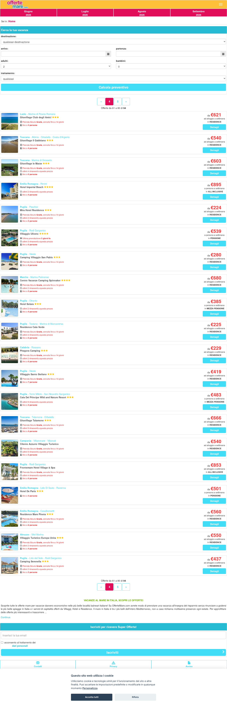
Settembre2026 (199, 13)
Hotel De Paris (28, 491)
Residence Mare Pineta (33, 514)
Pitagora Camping (30, 350)
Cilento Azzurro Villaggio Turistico (39, 444)
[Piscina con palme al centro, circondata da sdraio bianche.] (9, 378)
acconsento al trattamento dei (20, 644)
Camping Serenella (31, 561)
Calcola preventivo (113, 87)
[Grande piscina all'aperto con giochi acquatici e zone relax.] (9, 518)
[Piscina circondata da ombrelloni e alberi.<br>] (9, 237)
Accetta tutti (91, 697)
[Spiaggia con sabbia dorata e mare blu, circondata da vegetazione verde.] (9, 121)
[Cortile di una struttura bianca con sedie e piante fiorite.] (9, 331)
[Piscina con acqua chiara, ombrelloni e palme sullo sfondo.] (9, 308)
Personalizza (89, 688)
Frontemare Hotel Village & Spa (38, 467)
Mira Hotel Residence (32, 210)
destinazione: (8, 36)
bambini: (121, 60)
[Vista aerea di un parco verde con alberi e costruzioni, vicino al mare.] (9, 448)
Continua (5, 617)
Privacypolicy (113, 668)
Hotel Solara (27, 304)
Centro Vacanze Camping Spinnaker (40, 280)
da (214, 118)
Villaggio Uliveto (29, 233)
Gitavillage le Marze (31, 163)
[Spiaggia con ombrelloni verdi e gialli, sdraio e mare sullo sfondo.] (9, 261)
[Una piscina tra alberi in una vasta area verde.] (9, 167)
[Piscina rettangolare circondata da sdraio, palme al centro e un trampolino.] (9, 495)
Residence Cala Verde (32, 327)
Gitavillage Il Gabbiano (33, 140)
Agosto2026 (142, 13)
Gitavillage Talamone (32, 420)
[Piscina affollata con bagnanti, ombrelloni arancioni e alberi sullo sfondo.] (9, 284)
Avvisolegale (189, 668)
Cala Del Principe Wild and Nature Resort (43, 397)
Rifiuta (135, 697)
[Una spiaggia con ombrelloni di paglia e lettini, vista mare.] (9, 565)
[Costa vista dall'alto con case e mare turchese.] (9, 401)
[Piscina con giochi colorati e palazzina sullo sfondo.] (9, 542)
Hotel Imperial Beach (32, 187)
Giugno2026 (28, 13)
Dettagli (214, 127)
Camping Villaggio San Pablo (37, 257)
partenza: (121, 48)
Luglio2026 (85, 13)
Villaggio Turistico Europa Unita (38, 537)
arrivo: (4, 48)
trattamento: (8, 73)
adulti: (4, 60)
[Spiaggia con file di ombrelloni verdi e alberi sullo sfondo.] (9, 354)
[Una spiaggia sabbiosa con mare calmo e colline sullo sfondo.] (9, 144)
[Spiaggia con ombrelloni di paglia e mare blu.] (9, 424)
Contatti (38, 666)
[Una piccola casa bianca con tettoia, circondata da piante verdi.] (9, 471)
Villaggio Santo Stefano (33, 374)
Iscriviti (112, 652)
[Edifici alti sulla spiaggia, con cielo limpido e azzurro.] (9, 191)
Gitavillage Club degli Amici (36, 117)
